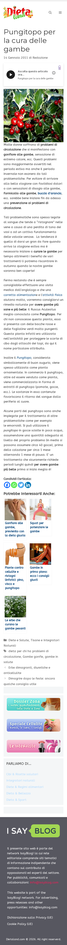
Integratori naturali (20, 780)
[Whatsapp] (14, 485)
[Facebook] (7, 485)
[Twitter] (21, 485)
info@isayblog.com (44, 882)
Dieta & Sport (16, 800)
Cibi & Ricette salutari (22, 774)
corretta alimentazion (20, 295)
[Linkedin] (28, 485)
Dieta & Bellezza (18, 793)
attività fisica (52, 295)
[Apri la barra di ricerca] (50, 12)
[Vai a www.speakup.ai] (60, 67)
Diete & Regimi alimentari (24, 787)
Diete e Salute (18, 640)
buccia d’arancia (49, 193)
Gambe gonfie (33, 656)
